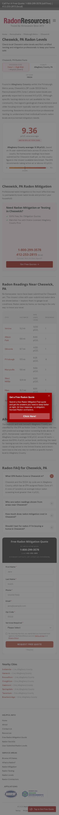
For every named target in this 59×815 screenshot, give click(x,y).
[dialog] (29, 407)
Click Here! (29, 416)
